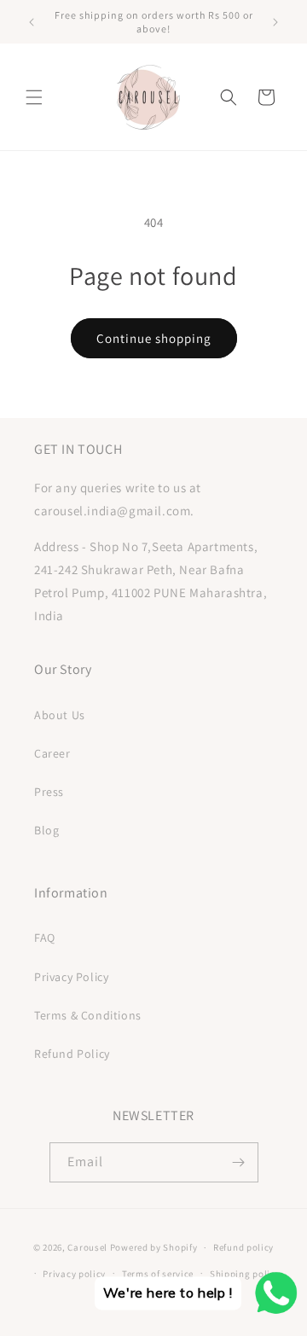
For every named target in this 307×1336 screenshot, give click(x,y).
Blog (46, 830)
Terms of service (158, 1274)
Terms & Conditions (88, 1015)
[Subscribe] (239, 1162)
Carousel (87, 1247)
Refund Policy (72, 1053)
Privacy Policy (71, 977)
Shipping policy (245, 1274)
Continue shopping (153, 338)
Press (49, 791)
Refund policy (243, 1247)
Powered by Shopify (154, 1247)
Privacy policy (74, 1274)
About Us (59, 715)
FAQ (44, 937)
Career (52, 753)
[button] (34, 97)
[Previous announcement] (31, 22)
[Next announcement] (275, 22)
